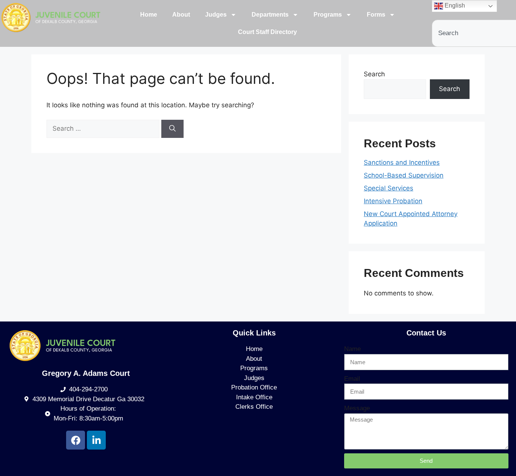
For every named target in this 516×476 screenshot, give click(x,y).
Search (374, 74)
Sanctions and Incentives (402, 162)
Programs (328, 14)
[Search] (172, 129)
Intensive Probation (393, 201)
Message (357, 408)
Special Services (388, 188)
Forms (376, 14)
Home (148, 14)
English (454, 5)
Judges (216, 14)
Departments (270, 14)
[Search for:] (103, 128)
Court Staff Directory (267, 32)
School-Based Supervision (403, 175)
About (181, 14)
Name (352, 348)
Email (352, 378)
